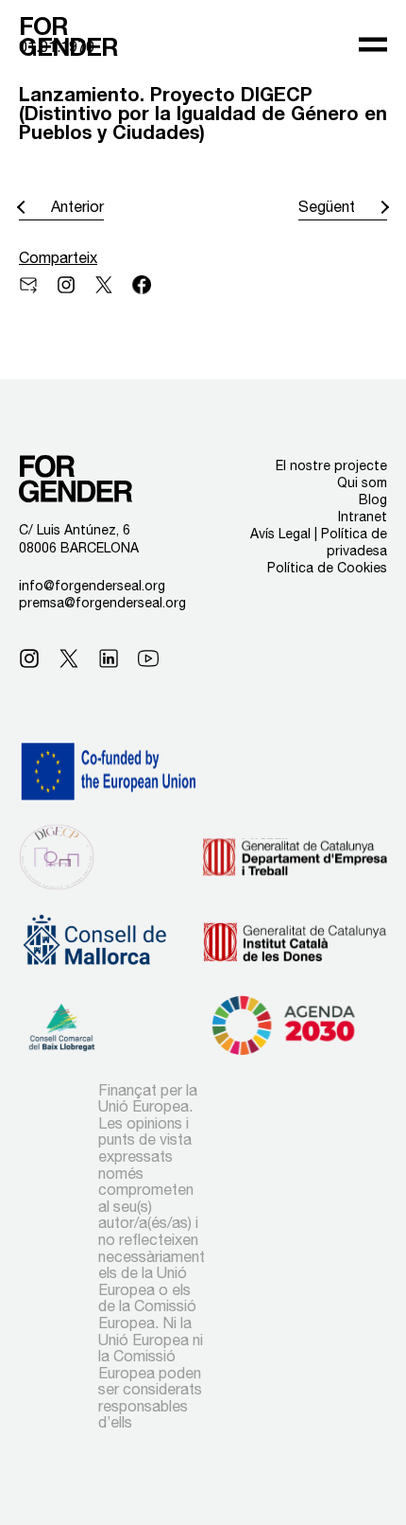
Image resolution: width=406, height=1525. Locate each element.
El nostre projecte (331, 465)
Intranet (362, 516)
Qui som (362, 482)
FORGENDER (68, 37)
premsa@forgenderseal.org (102, 602)
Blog (373, 499)
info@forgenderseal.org (92, 585)
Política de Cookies (327, 567)
